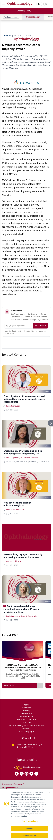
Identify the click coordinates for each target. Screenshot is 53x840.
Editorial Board (27, 716)
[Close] (49, 792)
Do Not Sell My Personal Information (26, 725)
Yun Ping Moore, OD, (14, 457)
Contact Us (26, 722)
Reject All (29, 828)
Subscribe (39, 326)
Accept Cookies (29, 835)
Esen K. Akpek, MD (29, 616)
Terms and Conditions (26, 719)
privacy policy (9, 333)
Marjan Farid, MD (13, 561)
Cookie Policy (22, 816)
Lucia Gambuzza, (13, 616)
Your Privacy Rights (26, 731)
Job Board (26, 728)
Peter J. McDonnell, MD (15, 509)
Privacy (26, 710)
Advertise (26, 707)
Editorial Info (26, 713)
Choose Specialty (24, 11)
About (26, 704)
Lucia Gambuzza (13, 406)
